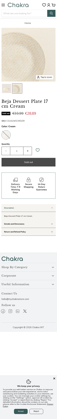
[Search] (51, 13)
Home (27, 23)
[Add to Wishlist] (37, 150)
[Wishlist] (45, 5)
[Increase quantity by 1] (27, 151)
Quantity (6, 144)
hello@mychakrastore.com (15, 299)
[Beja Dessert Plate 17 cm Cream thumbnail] (6, 88)
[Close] (54, 378)
